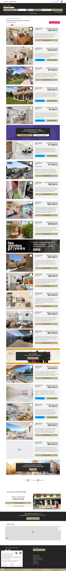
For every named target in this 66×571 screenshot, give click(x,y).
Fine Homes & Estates (37, 559)
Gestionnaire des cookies (56, 569)
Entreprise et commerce (38, 558)
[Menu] (62, 1)
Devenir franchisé (36, 556)
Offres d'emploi (36, 555)
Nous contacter (36, 563)
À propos (35, 561)
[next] (28, 480)
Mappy (15, 539)
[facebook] (6, 550)
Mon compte (56, 1)
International (35, 562)
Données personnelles (37, 569)
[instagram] (9, 550)
